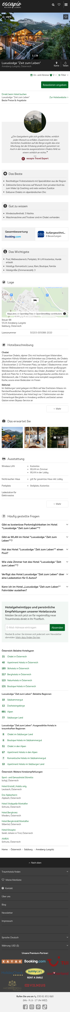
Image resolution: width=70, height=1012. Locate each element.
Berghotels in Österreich (16, 674)
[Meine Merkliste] (59, 5)
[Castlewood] (12, 985)
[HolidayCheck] (12, 973)
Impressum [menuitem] (7, 921)
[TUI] (57, 961)
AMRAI (5, 838)
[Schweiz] (57, 973)
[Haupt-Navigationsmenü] (66, 4)
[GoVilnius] (35, 985)
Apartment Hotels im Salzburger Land (23, 764)
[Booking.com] (35, 961)
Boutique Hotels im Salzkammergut (22, 740)
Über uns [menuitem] (6, 896)
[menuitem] (35, 880)
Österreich (16, 849)
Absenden (57, 627)
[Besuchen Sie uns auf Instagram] (31, 1007)
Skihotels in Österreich (15, 668)
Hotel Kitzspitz (9, 829)
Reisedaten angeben (55, 85)
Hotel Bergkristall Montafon (15, 821)
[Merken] (65, 16)
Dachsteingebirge (13, 705)
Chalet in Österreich (14, 656)
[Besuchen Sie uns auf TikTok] (44, 1007)
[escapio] (12, 4)
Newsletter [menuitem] (7, 913)
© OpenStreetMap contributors (48, 313)
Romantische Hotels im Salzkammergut (24, 758)
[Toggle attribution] (65, 314)
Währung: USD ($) (10, 945)
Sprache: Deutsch (10, 937)
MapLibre (11, 313)
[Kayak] (12, 961)
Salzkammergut (12, 700)
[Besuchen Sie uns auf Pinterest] (38, 1007)
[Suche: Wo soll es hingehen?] (53, 5)
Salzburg (28, 849)
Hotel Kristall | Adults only (14, 786)
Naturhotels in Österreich (17, 680)
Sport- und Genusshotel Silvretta (17, 777)
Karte (56, 65)
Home (5, 849)
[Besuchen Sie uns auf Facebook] (25, 1007)
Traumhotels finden (11, 871)
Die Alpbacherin (9, 795)
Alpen (7, 711)
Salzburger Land (12, 717)
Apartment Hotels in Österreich (20, 662)
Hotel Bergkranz (10, 812)
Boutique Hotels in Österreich (19, 686)
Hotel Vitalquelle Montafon (15, 803)
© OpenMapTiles (25, 313)
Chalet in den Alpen (14, 746)
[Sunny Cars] (35, 973)
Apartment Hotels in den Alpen (19, 752)
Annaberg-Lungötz (45, 849)
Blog (4, 904)
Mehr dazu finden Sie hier (28, 637)
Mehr (58, 408)
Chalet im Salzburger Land (18, 734)
